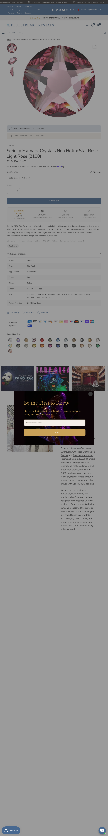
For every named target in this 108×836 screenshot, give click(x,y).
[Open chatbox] (102, 830)
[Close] (90, 394)
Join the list (54, 432)
